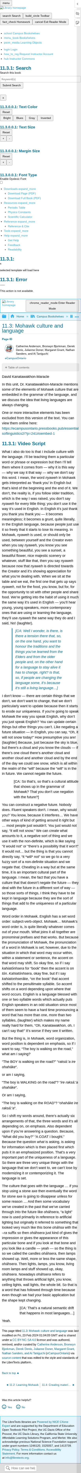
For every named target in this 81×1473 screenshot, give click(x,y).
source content (11, 1357)
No (23, 1407)
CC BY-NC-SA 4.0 (24, 1339)
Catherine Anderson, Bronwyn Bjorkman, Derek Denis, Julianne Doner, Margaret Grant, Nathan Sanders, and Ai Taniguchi (38, 1349)
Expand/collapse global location (77, 315)
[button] (14, 245)
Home (20, 316)
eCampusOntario (15, 358)
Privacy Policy (10, 1449)
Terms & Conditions (33, 1449)
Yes (9, 1407)
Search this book (10, 72)
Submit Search (12, 85)
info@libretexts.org (17, 1457)
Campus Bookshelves (50, 316)
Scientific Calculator (20, 216)
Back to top (9, 1373)
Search (7, 1468)
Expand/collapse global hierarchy (6, 316)
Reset (6, 112)
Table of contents (18, 367)
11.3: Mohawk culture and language (44, 1330)
